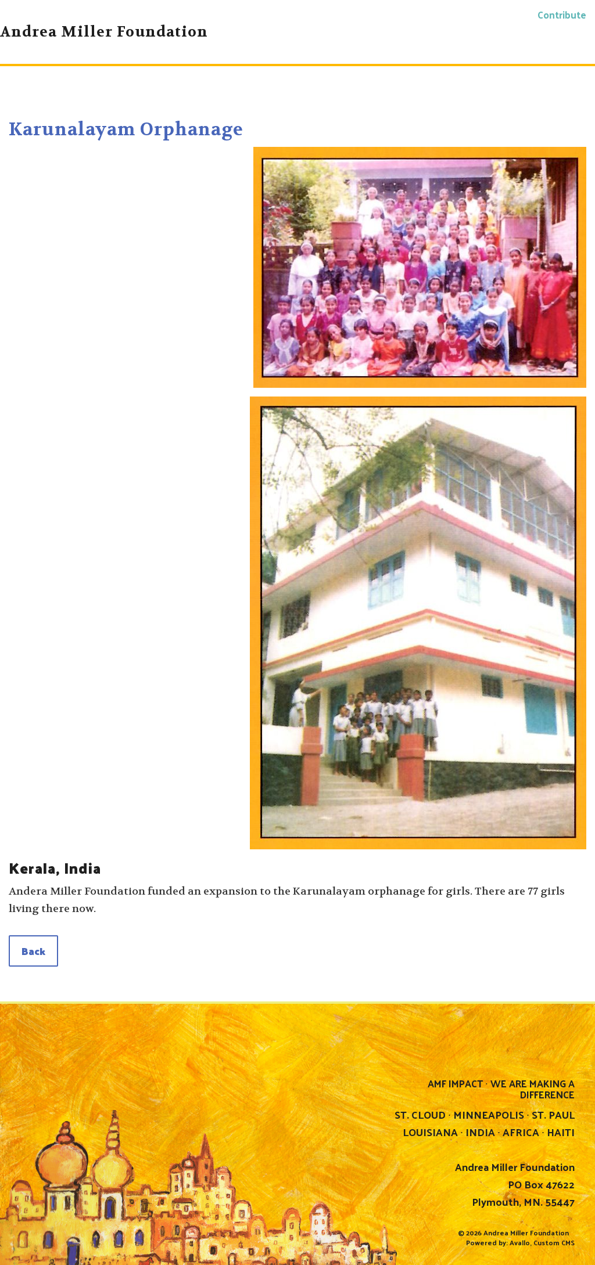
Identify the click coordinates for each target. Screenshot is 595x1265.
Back (33, 950)
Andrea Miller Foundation (526, 1232)
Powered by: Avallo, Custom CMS (520, 1242)
